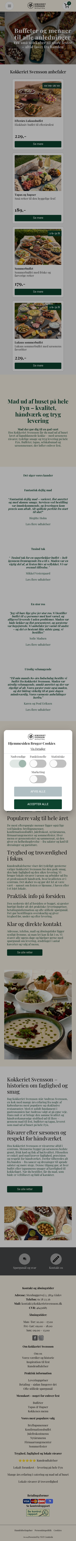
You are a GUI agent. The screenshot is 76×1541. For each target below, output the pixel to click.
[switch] (38, 764)
